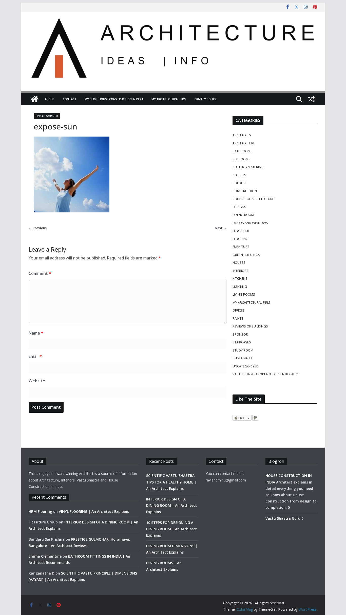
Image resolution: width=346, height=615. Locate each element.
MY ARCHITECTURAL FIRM (168, 99)
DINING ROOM (243, 214)
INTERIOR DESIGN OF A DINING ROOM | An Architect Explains (171, 505)
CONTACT (69, 99)
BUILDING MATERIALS (248, 167)
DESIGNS (239, 207)
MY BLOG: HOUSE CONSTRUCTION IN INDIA (114, 99)
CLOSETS (239, 175)
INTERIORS (240, 270)
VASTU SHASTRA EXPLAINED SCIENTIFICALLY (265, 374)
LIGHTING (240, 286)
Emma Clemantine (45, 556)
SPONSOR (240, 334)
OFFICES (239, 310)
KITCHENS (240, 278)
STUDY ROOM (243, 350)
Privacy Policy (206, 99)
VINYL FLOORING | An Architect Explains (94, 511)
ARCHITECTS (242, 135)
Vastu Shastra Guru (282, 518)
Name (36, 333)
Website (37, 381)
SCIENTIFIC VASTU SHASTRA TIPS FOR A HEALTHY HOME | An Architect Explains (171, 482)
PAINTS (238, 318)
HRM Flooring (40, 511)
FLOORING (240, 238)
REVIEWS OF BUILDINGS (250, 326)
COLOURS (240, 183)
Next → (220, 228)
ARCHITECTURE (244, 143)
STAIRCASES (242, 342)
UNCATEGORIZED (47, 116)
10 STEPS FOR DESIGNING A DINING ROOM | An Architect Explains (171, 529)
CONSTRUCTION (245, 191)
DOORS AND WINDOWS (250, 223)
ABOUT (50, 99)
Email (35, 356)
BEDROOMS (242, 159)
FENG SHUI (241, 230)
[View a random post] (311, 99)
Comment (40, 273)
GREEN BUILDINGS (246, 254)
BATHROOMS (243, 151)
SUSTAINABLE (243, 358)
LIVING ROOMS (244, 294)
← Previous (38, 228)
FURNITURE (241, 246)
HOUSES (239, 262)
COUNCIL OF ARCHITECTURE (253, 198)
